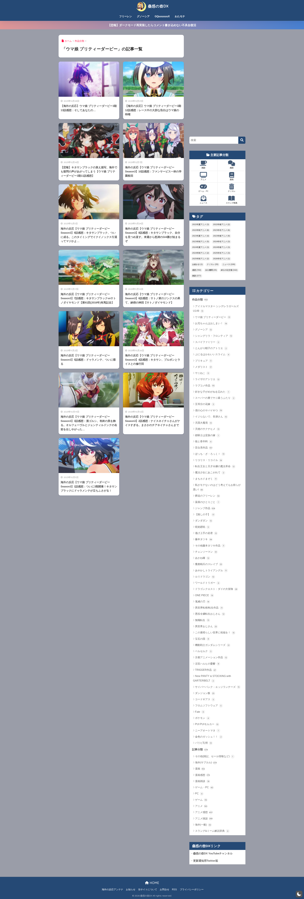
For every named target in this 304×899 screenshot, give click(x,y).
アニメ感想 (203, 812)
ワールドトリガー (207, 582)
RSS (174, 889)
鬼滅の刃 (202, 601)
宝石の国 (202, 638)
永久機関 (211, 270)
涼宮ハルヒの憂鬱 (207, 663)
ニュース (203, 203)
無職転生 (202, 620)
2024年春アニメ (221, 247)
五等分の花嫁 (204, 404)
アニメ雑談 (203, 818)
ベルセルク (203, 651)
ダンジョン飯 (204, 693)
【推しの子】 (204, 514)
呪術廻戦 (202, 527)
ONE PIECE (204, 595)
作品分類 (200, 299)
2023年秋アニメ (200, 241)
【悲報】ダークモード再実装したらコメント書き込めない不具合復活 (152, 25)
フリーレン (125, 16)
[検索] (241, 140)
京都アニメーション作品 (211, 657)
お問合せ (164, 889)
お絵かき (197, 264)
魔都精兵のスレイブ (208, 564)
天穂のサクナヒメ (207, 429)
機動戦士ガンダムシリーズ (212, 645)
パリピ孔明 (203, 742)
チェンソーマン (206, 551)
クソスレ (231, 191)
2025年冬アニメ (221, 253)
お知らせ (130, 889)
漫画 (232, 179)
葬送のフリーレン (207, 495)
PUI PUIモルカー (206, 724)
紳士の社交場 (229, 270)
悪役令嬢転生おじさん (209, 613)
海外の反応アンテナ (112, 889)
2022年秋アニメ (200, 230)
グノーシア (143, 16)
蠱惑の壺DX (158, 6)
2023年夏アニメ (200, 236)
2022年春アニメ (221, 224)
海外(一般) (203, 824)
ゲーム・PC (203, 191)
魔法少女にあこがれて (209, 472)
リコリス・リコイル (208, 460)
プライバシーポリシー (192, 889)
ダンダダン (203, 520)
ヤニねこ (202, 373)
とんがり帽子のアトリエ (211, 348)
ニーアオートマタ (207, 730)
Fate (199, 711)
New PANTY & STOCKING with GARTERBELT (212, 678)
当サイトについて (147, 889)
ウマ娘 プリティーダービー (212, 317)
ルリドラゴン (204, 576)
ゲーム (201, 799)
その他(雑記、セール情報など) (214, 756)
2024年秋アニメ (200, 253)
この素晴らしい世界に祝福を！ (214, 632)
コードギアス (204, 699)
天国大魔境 (203, 422)
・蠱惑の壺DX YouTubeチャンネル (211, 853)
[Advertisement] (213, 82)
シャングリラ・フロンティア (213, 335)
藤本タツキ (203, 539)
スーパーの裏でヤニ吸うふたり (214, 398)
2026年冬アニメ (221, 259)
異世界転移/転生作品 (208, 607)
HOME (154, 883)
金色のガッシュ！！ (208, 736)
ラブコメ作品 (205, 385)
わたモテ (180, 16)
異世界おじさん (206, 626)
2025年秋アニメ (200, 259)
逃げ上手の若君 (206, 533)
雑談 (203, 168)
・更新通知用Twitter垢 (204, 860)
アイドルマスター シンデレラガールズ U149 (216, 308)
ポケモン (202, 718)
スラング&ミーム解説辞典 (211, 831)
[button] (299, 894)
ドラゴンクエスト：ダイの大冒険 (216, 589)
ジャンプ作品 (205, 508)
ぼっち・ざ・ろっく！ (209, 454)
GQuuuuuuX (162, 16)
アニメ (203, 179)
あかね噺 (202, 558)
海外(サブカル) (206, 762)
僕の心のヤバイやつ (208, 410)
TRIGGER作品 (205, 670)
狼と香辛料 (203, 441)
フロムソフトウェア (208, 705)
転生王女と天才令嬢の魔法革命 (214, 466)
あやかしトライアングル (211, 570)
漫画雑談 (202, 781)
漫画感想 (202, 775)
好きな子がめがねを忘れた (212, 391)
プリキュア (203, 360)
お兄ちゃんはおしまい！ (211, 323)
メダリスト (203, 367)
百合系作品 (203, 447)
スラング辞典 (231, 203)
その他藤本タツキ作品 (209, 545)
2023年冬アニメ (221, 230)
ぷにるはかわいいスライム (212, 354)
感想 (232, 168)
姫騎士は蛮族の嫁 (207, 435)
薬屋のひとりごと (207, 502)
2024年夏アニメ (200, 247)
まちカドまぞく (205, 478)
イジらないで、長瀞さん (211, 416)
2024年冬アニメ (221, 241)
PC (198, 793)
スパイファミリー (207, 342)
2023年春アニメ (221, 236)
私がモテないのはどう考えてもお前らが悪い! (217, 487)
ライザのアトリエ (207, 379)
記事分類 (200, 749)
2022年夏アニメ (200, 224)
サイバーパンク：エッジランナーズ (217, 687)
